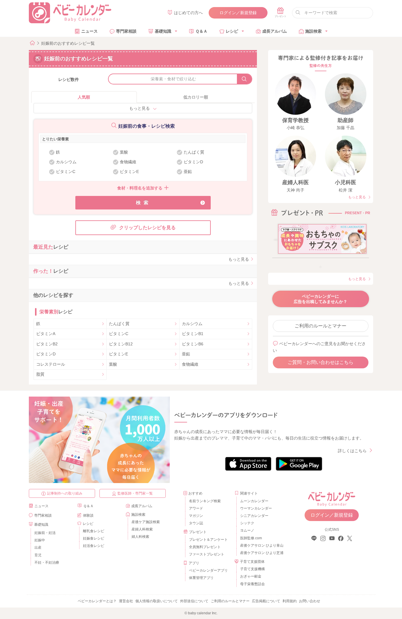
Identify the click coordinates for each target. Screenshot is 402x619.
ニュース (89, 31)
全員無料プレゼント (205, 547)
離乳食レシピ (93, 531)
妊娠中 (39, 540)
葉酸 (113, 364)
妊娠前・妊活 (45, 533)
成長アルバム (274, 31)
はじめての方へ (188, 12)
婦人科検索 (140, 537)
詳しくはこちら (352, 450)
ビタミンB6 (192, 344)
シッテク (247, 523)
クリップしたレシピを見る (147, 227)
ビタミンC (118, 333)
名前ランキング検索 (205, 501)
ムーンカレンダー (254, 501)
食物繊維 (190, 364)
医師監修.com (251, 538)
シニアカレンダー (254, 516)
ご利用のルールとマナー (320, 325)
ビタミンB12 (121, 344)
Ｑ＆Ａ (201, 31)
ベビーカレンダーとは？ (97, 601)
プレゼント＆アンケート (208, 540)
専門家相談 (126, 31)
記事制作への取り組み (64, 493)
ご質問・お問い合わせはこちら (320, 362)
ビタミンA (45, 333)
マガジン (196, 516)
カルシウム (192, 323)
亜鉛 (186, 354)
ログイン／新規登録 (238, 12)
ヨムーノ (247, 530)
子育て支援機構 (252, 569)
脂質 (40, 374)
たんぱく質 (119, 323)
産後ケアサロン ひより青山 (261, 545)
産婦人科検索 (142, 529)
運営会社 (126, 601)
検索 (143, 202)
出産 (37, 547)
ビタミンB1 (192, 333)
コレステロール (50, 364)
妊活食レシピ (93, 546)
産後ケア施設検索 (146, 522)
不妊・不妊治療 (46, 562)
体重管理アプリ (201, 578)
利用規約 (290, 601)
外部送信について (194, 601)
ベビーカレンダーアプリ (208, 570)
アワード (196, 508)
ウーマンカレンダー (256, 508)
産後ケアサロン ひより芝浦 (261, 553)
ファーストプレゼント (206, 554)
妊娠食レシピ (93, 538)
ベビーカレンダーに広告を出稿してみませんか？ (320, 299)
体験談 (88, 515)
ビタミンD (46, 354)
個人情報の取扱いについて (156, 601)
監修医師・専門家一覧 (135, 493)
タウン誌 (196, 523)
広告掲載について (266, 601)
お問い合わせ (309, 601)
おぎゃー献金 (250, 576)
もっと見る (139, 108)
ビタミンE (118, 354)
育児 (37, 555)
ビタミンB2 (47, 344)
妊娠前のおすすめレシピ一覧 (68, 43)
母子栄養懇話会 (252, 584)
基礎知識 (163, 31)
